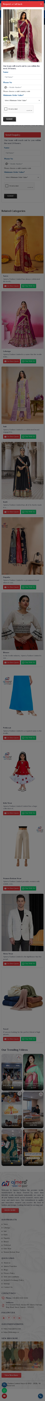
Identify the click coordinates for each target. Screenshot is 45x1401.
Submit (9, 119)
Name (5, 72)
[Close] (41, 4)
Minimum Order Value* (13, 95)
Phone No (7, 82)
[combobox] (6, 87)
